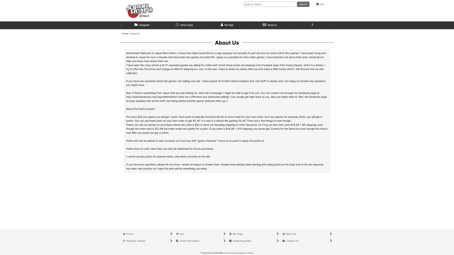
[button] (312, 25)
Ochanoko (218, 252)
